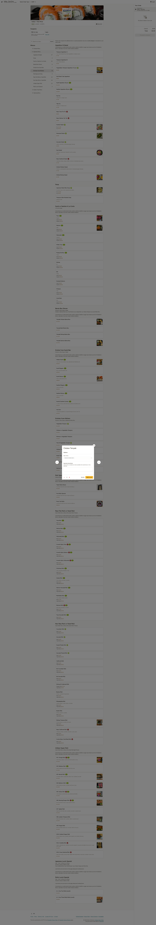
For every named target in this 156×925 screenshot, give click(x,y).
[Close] (94, 445)
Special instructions (68, 463)
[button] (57, 464)
